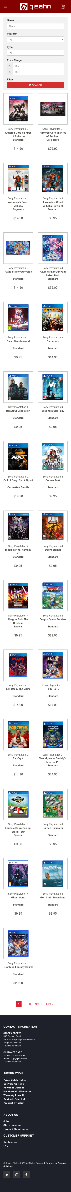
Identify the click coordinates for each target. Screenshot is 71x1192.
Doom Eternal (53, 549)
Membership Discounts (17, 1091)
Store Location (12, 1125)
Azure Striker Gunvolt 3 (18, 271)
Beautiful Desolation (18, 410)
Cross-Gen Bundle (18, 487)
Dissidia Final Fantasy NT (18, 551)
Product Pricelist (13, 1102)
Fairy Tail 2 (53, 688)
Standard (18, 139)
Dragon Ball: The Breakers (18, 621)
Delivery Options (13, 1083)
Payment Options (13, 1087)
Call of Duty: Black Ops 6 (18, 480)
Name (10, 20)
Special (18, 626)
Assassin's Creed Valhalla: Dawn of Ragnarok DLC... (53, 205)
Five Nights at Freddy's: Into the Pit (53, 760)
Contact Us (10, 1142)
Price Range (14, 60)
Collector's (53, 139)
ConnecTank (52, 480)
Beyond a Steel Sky (53, 410)
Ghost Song (18, 897)
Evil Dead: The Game (18, 688)
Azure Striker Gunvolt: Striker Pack (53, 273)
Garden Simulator (53, 828)
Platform (12, 33)
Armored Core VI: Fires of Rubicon (18, 134)
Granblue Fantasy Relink (18, 967)
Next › (38, 1004)
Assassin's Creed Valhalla (18, 204)
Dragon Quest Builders (52, 619)
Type (10, 47)
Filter (10, 79)
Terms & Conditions (15, 1129)
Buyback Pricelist (14, 1099)
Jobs (6, 1121)
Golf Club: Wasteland (52, 897)
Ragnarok (18, 209)
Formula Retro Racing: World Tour (18, 829)
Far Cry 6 (18, 758)
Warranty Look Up (14, 1095)
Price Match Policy (15, 1080)
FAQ (5, 1145)
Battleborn (53, 341)
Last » (49, 1004)
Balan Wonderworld (18, 341)
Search (36, 85)
